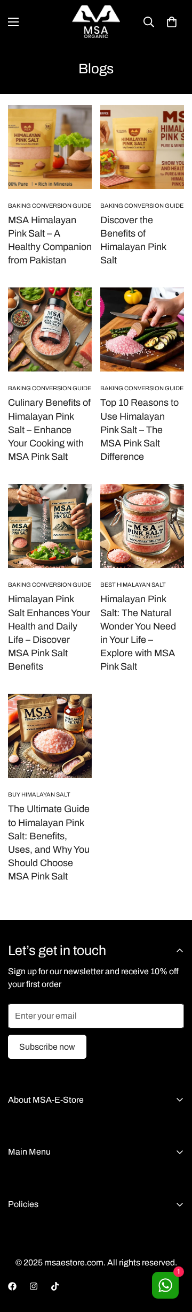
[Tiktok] (55, 1286)
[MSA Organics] (96, 21)
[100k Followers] (33, 1286)
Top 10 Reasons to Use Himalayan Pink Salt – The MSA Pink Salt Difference (139, 429)
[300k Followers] (12, 1286)
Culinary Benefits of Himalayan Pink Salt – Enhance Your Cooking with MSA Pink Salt (49, 429)
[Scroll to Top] (172, 1255)
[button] (171, 22)
